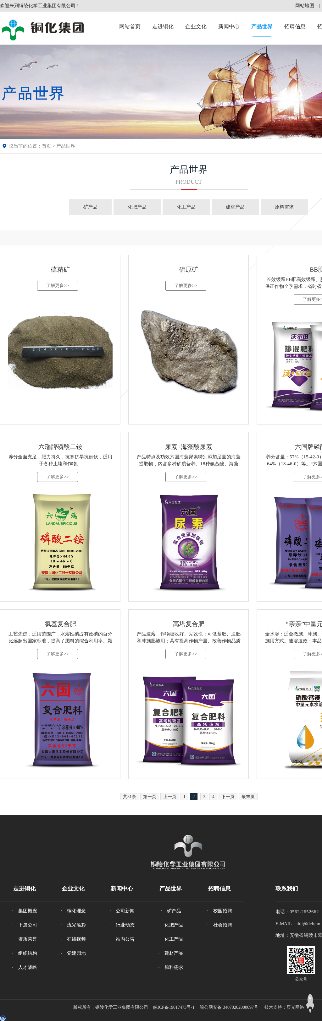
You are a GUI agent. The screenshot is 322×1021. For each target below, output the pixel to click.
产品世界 (262, 27)
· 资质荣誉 (24, 939)
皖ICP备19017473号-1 (174, 1007)
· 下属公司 (24, 924)
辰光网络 (295, 1007)
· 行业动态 (122, 924)
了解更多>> (57, 285)
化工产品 (186, 206)
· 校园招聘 (219, 910)
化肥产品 (137, 206)
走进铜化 (163, 27)
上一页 (169, 796)
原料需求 (284, 206)
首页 (46, 146)
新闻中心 (229, 27)
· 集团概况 (24, 910)
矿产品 (90, 206)
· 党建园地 (73, 953)
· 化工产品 (170, 939)
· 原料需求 (170, 967)
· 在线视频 (73, 939)
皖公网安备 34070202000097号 (229, 1007)
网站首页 (130, 27)
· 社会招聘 (219, 924)
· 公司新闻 (122, 910)
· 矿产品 (171, 910)
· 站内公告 (122, 939)
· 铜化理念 (73, 910)
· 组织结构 (24, 953)
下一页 (228, 796)
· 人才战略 (24, 967)
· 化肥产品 (170, 924)
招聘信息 (295, 27)
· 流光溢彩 (73, 924)
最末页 (248, 796)
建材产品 (235, 206)
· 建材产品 (170, 953)
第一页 (149, 796)
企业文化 (196, 27)
